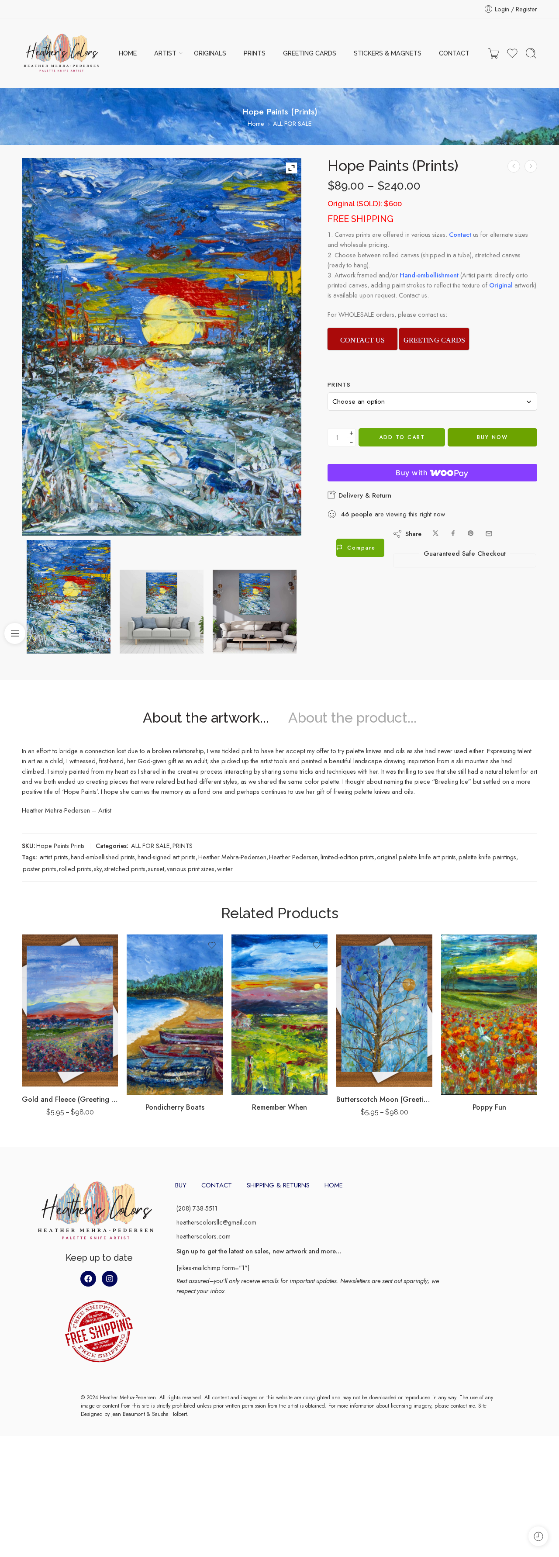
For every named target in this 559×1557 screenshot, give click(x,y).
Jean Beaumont (128, 1414)
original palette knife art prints (416, 857)
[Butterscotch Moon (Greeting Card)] (384, 1010)
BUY (180, 1185)
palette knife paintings (487, 857)
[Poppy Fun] (489, 1014)
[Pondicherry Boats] (175, 1014)
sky (98, 868)
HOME (128, 53)
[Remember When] (279, 1014)
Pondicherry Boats (174, 1107)
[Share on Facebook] (453, 533)
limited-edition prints (347, 857)
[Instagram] (109, 1279)
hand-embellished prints (103, 857)
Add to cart (402, 437)
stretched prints (124, 868)
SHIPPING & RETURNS (278, 1185)
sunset (156, 868)
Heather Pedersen (293, 857)
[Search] (531, 53)
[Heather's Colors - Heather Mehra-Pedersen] (61, 53)
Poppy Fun (489, 1107)
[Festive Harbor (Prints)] (513, 166)
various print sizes (190, 868)
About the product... (352, 718)
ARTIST (165, 53)
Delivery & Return (363, 495)
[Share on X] (435, 533)
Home (256, 123)
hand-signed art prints (167, 857)
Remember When (279, 1107)
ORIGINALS (210, 53)
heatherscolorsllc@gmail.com (216, 1222)
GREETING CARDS (309, 53)
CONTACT (454, 53)
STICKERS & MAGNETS (387, 53)
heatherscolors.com (203, 1236)
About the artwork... (206, 718)
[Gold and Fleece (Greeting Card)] (70, 1010)
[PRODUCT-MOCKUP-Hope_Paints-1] (162, 612)
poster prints (39, 868)
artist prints (54, 857)
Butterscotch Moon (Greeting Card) (384, 1099)
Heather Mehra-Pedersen (232, 857)
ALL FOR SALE (292, 123)
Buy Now (492, 437)
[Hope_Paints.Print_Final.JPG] (68, 596)
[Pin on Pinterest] (470, 533)
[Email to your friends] (489, 533)
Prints (339, 385)
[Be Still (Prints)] (530, 166)
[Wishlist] (107, 945)
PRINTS (255, 53)
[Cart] (493, 53)
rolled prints (75, 868)
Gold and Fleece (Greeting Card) (70, 1099)
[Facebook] (88, 1279)
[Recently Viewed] (538, 1536)
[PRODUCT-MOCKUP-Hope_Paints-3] (255, 612)
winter (225, 868)
